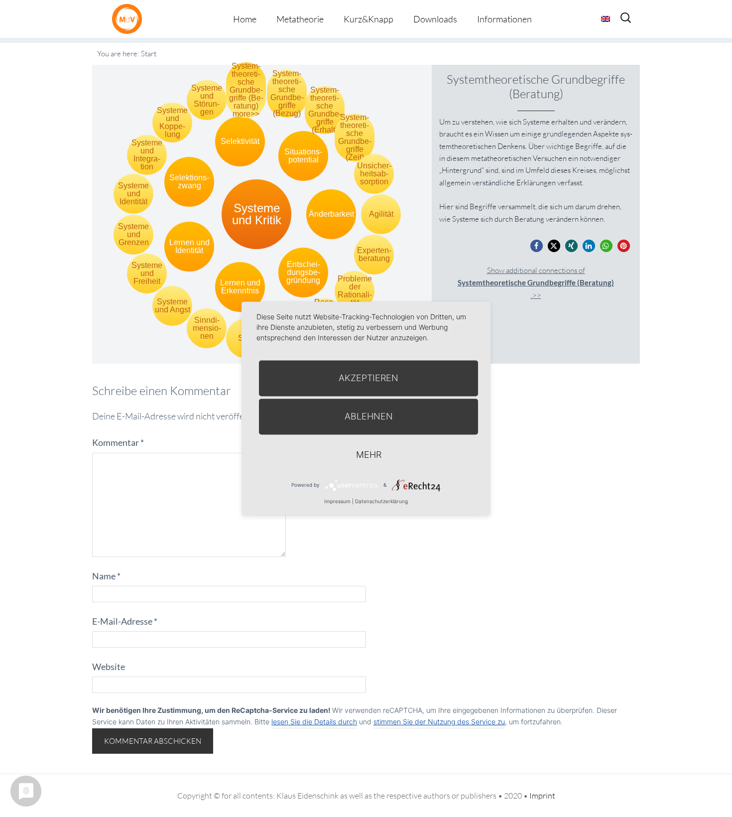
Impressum (337, 501)
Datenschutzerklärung (381, 501)
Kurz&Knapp (368, 18)
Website (108, 666)
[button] (536, 246)
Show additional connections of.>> (536, 283)
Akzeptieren (368, 378)
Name (106, 575)
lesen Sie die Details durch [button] (314, 721)
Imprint (542, 796)
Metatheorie (300, 18)
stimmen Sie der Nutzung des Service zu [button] (439, 721)
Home (244, 18)
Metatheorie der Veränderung (129, 18)
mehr (368, 454)
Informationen (504, 18)
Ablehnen (369, 416)
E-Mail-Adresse (124, 621)
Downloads (435, 18)
